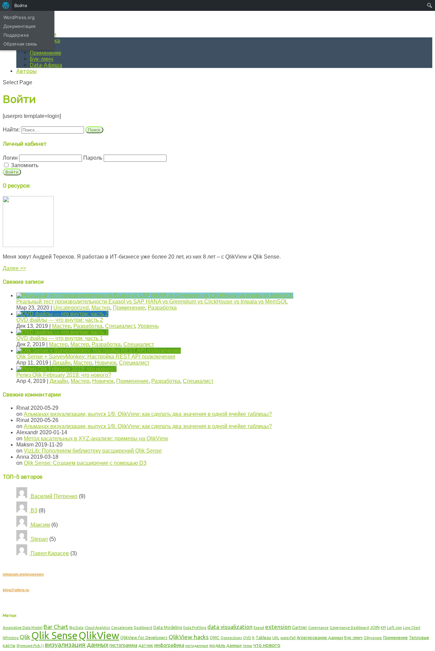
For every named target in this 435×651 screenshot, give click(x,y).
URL (275, 638)
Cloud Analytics (97, 628)
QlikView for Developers (144, 637)
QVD (247, 638)
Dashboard (143, 628)
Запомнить (24, 165)
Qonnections (231, 638)
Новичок (105, 363)
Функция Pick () (30, 646)
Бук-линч (41, 59)
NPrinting (11, 638)
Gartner (299, 627)
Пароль (92, 158)
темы (247, 646)
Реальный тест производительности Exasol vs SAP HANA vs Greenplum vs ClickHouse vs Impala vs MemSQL (152, 301)
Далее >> (14, 268)
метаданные (196, 646)
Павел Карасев (49, 553)
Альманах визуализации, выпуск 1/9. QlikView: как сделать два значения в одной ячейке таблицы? (148, 414)
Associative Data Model (22, 628)
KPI (383, 628)
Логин (10, 158)
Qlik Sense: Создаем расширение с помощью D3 (85, 463)
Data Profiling (194, 628)
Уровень (148, 326)
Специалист (120, 326)
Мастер (100, 308)
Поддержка (16, 35)
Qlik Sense (54, 635)
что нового (266, 645)
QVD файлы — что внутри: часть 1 (59, 338)
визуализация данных (76, 644)
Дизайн (61, 363)
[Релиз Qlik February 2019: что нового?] (66, 369)
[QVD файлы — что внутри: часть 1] (62, 332)
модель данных (225, 645)
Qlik (25, 637)
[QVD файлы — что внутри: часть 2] (62, 314)
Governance (318, 628)
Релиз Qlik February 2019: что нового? (63, 375)
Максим (39, 525)
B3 (33, 510)
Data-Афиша (46, 65)
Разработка (162, 308)
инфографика (169, 645)
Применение (45, 53)
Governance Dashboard (349, 628)
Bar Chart (56, 626)
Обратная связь (20, 44)
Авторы (26, 71)
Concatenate (122, 628)
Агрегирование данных (320, 637)
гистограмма (123, 645)
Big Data (76, 628)
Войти (20, 5)
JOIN (375, 627)
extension (278, 626)
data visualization (230, 626)
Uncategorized (71, 308)
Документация (19, 26)
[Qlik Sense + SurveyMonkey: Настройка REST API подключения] (98, 350)
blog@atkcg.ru (16, 590)
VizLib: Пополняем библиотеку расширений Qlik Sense (93, 451)
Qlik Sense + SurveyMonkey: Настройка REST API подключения (95, 356)
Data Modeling (167, 627)
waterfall (288, 638)
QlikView (99, 635)
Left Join (394, 628)
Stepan (38, 539)
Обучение (373, 638)
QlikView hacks (189, 637)
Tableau (263, 637)
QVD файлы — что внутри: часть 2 (59, 320)
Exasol (259, 628)
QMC (215, 637)
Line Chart (411, 628)
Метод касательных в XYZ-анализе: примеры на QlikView (96, 438)
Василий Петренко (53, 496)
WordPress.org (19, 17)
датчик (145, 645)
